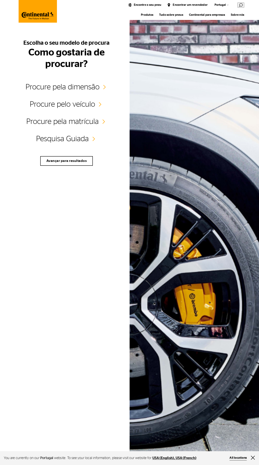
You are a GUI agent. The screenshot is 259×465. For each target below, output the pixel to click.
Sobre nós (237, 14)
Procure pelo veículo (62, 104)
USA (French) (186, 458)
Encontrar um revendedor (190, 4)
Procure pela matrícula (62, 121)
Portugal (220, 4)
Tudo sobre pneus (171, 14)
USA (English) (163, 458)
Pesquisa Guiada (62, 139)
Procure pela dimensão (62, 87)
